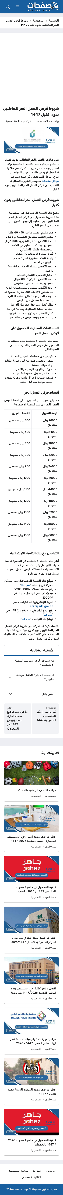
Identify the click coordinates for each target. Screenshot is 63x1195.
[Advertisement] (31, 70)
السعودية (38, 20)
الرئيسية (54, 20)
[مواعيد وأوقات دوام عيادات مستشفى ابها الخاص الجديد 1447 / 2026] (31, 1031)
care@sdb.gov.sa (41, 606)
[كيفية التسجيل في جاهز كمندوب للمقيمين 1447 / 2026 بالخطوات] (31, 879)
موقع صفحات (50, 181)
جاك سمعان (43, 121)
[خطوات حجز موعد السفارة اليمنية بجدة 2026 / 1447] (31, 1081)
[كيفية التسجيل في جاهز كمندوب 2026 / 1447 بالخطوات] (31, 1132)
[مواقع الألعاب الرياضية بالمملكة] (31, 781)
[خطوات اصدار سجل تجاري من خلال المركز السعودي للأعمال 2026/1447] (31, 930)
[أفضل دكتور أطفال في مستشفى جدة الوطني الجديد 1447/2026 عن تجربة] (31, 980)
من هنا (25, 585)
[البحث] (7, 6)
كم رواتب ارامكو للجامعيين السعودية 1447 (46, 716)
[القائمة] (17, 6)
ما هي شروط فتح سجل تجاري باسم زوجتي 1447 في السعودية (17, 720)
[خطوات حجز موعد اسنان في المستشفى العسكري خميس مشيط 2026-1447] (31, 828)
